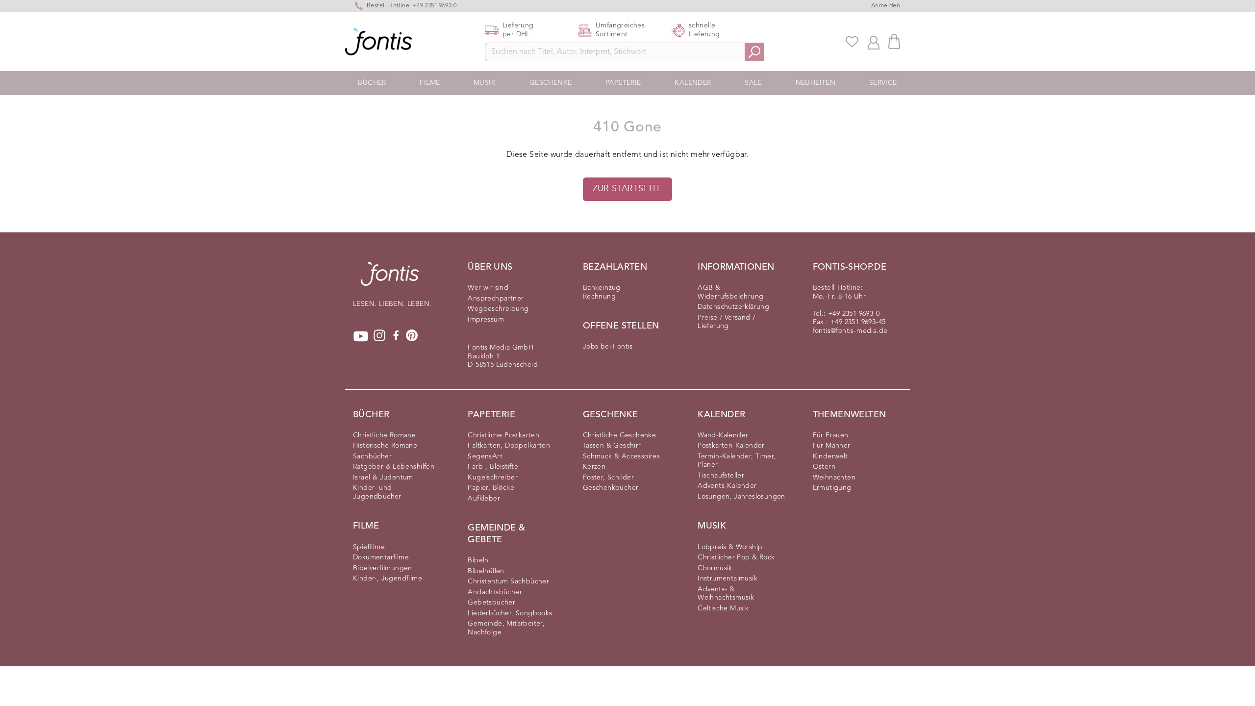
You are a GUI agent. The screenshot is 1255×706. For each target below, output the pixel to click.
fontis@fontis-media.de (850, 331)
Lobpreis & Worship (730, 547)
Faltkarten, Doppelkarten (509, 445)
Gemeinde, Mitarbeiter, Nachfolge (506, 628)
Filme (430, 82)
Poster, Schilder (608, 477)
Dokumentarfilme (381, 557)
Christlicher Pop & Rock (736, 557)
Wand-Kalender (723, 435)
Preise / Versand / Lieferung (726, 322)
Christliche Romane (384, 435)
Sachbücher (372, 456)
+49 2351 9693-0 (853, 313)
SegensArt (485, 456)
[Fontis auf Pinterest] (412, 336)
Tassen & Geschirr (612, 445)
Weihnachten (834, 477)
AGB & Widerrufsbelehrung (730, 292)
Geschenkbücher (611, 487)
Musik (485, 82)
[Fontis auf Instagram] (379, 336)
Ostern (824, 466)
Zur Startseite (628, 188)
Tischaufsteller (721, 475)
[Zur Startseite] (390, 279)
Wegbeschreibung (498, 308)
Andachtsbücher (495, 592)
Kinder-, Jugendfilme (387, 578)
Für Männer (832, 445)
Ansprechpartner (496, 298)
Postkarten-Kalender (731, 445)
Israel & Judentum (383, 477)
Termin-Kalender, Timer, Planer (737, 461)
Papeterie (623, 82)
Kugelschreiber (493, 477)
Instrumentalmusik (727, 578)
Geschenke (550, 82)
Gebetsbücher (491, 602)
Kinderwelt (830, 456)
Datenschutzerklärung (733, 306)
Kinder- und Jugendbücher (377, 492)
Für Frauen (831, 435)
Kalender (693, 82)
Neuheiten (816, 82)
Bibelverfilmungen (382, 568)
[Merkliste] (852, 42)
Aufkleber (484, 498)
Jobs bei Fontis (608, 346)
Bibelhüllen (486, 571)
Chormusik (715, 568)
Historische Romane (385, 445)
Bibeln (478, 560)
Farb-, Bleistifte (493, 466)
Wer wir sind (488, 287)
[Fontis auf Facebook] (396, 336)
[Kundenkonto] (873, 41)
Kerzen (594, 466)
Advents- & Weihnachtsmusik (726, 594)
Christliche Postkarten (503, 435)
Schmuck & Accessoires (621, 456)
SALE (753, 82)
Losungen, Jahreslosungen (741, 496)
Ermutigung (832, 487)
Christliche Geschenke (619, 435)
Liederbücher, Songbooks (510, 613)
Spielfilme (369, 547)
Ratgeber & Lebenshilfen (393, 466)
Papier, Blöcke (491, 487)
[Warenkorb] (894, 41)
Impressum (486, 319)
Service (883, 82)
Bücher (372, 82)
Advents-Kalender (727, 485)
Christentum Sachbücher (508, 581)
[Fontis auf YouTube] (361, 336)
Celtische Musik (723, 608)
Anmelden (885, 6)
